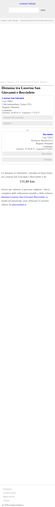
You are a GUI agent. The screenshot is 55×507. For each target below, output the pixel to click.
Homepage (7, 489)
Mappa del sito (9, 497)
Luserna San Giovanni (29, 82)
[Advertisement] (27, 51)
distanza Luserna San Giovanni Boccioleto (23, 197)
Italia (3, 82)
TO (17, 82)
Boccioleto (48, 134)
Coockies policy (9, 493)
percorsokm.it (19, 204)
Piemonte (10, 82)
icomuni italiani (27, 3)
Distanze (43, 82)
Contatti (6, 500)
